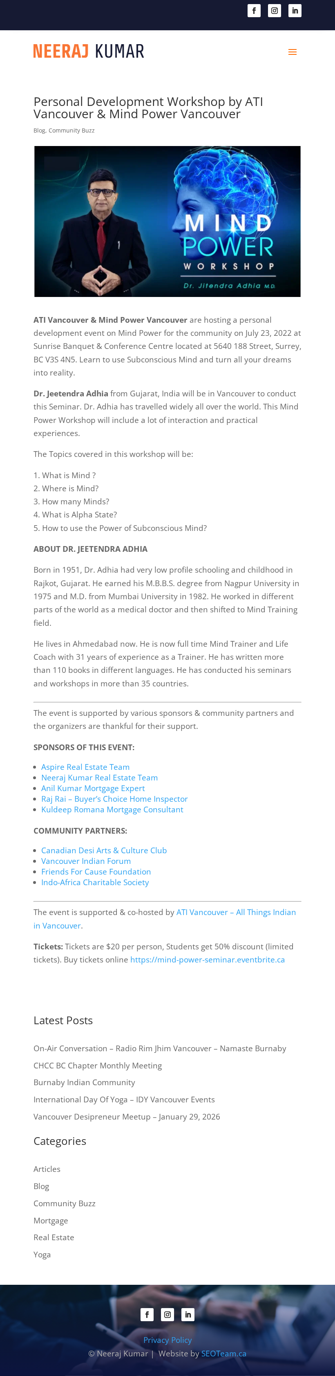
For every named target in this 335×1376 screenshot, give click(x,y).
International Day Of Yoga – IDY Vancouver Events (124, 1099)
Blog (39, 130)
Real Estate (54, 1237)
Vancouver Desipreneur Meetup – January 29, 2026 (127, 1116)
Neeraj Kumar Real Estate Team (99, 777)
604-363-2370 (72, 9)
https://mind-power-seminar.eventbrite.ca (207, 959)
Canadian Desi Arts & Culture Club (104, 850)
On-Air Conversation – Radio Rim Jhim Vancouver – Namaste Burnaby (160, 1048)
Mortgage (51, 1220)
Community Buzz (72, 130)
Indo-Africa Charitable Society (95, 882)
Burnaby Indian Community (84, 1082)
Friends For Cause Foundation (96, 871)
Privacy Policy (167, 1340)
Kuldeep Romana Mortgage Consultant (112, 809)
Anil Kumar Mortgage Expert (93, 788)
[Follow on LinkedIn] (295, 10)
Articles (47, 1169)
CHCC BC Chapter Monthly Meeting (98, 1065)
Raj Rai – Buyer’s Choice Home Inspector (114, 799)
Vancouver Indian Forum (86, 861)
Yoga (42, 1254)
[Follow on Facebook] (254, 10)
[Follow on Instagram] (274, 10)
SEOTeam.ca (224, 1353)
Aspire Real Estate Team (85, 767)
